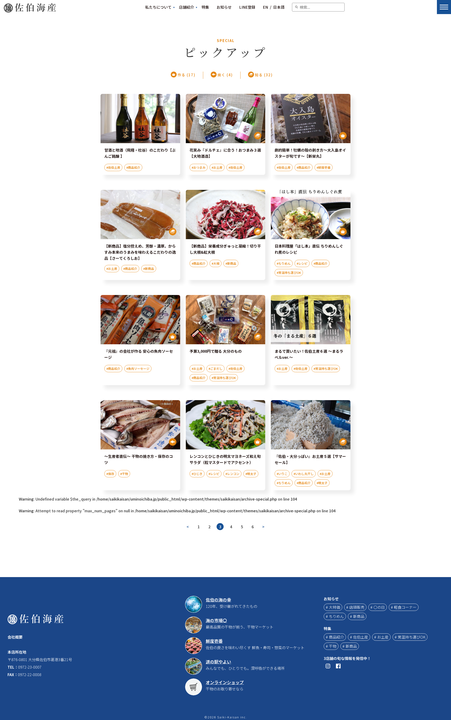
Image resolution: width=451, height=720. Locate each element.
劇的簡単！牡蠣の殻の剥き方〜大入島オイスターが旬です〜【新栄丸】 (310, 153)
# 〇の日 (377, 607)
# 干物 (331, 646)
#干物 (124, 473)
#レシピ (302, 263)
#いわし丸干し (304, 473)
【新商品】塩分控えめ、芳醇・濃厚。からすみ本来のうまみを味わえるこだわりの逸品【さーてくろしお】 (140, 252)
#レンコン (232, 473)
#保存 (110, 473)
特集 (205, 7)
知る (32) (264, 74)
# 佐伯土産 (359, 637)
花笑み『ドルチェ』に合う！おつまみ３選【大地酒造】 (225, 153)
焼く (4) (225, 74)
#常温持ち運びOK (289, 272)
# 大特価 (333, 607)
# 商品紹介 (335, 637)
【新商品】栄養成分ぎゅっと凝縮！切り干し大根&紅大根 (225, 249)
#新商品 (148, 268)
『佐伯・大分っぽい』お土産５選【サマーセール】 (310, 459)
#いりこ (282, 473)
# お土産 (381, 637)
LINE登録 (247, 7)
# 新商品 (357, 616)
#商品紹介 (133, 167)
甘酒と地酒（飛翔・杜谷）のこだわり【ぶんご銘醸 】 (140, 153)
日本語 (278, 7)
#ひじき (197, 473)
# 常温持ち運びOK (410, 637)
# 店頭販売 (355, 607)
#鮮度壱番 (323, 167)
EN (265, 7)
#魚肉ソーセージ (137, 368)
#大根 (215, 263)
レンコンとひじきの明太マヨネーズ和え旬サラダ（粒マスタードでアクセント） (225, 459)
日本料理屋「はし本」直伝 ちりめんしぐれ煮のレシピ (309, 249)
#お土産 (217, 167)
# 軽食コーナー (403, 607)
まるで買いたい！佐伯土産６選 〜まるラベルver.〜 (309, 354)
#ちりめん (284, 263)
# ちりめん (335, 616)
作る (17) (186, 74)
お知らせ (224, 7)
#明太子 (250, 473)
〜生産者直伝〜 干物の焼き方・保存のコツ (138, 459)
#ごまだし (215, 368)
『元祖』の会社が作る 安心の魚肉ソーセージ (138, 354)
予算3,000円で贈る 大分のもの (216, 351)
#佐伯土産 (113, 167)
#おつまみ (199, 167)
